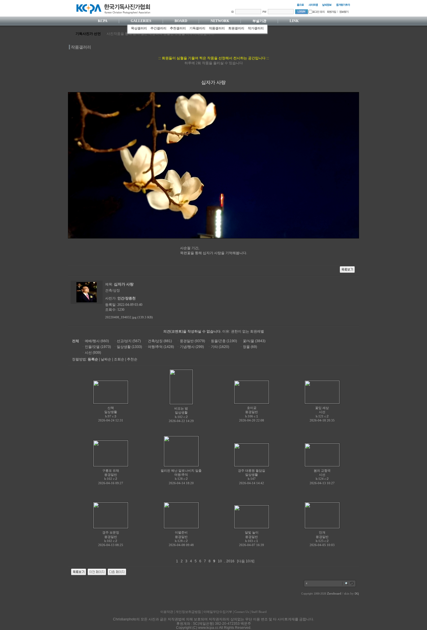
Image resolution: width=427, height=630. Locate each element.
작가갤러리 (256, 28)
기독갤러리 (197, 28)
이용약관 (166, 611)
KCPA (102, 21)
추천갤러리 (178, 28)
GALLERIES (141, 21)
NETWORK (220, 21)
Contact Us (241, 611)
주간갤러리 (158, 28)
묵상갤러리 (139, 28)
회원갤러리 (236, 28)
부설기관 (259, 21)
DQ (357, 593)
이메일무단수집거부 (217, 611)
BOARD (181, 21)
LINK (294, 21)
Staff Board (259, 611)
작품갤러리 (217, 28)
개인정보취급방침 (188, 611)
